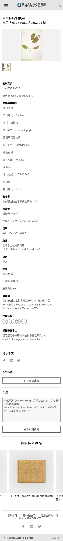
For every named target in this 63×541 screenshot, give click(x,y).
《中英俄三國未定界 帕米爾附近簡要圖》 (31, 495)
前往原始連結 (31, 380)
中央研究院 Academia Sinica (18, 537)
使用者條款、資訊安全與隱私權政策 (38, 517)
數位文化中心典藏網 (32, 5)
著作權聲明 (29, 515)
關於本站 (12, 515)
